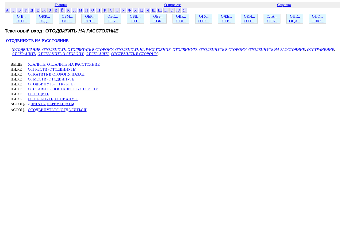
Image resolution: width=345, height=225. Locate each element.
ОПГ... (295, 16)
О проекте (172, 5)
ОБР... (90, 16)
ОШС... (318, 21)
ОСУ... (113, 21)
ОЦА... (294, 21)
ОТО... (203, 21)
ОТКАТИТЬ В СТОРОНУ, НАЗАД (56, 74)
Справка (284, 5)
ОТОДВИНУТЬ (184, 50)
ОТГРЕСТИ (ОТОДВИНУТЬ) (52, 69)
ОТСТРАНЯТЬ (97, 54)
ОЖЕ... (226, 16)
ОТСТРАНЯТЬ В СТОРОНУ (134, 54)
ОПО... (317, 16)
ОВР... (181, 16)
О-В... (21, 16)
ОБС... (112, 16)
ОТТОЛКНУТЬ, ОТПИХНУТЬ (53, 99)
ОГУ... (204, 16)
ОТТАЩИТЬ (38, 94)
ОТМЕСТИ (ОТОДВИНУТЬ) (51, 79)
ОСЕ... (67, 21)
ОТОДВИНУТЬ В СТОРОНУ (222, 50)
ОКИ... (249, 16)
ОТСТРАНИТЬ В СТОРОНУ (61, 54)
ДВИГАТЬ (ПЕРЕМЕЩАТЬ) (51, 104)
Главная (61, 5)
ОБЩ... (135, 16)
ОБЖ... (44, 16)
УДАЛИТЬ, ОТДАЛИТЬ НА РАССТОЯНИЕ (64, 64)
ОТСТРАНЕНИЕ (320, 50)
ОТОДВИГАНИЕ (26, 50)
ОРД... (44, 21)
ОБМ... (67, 16)
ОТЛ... (181, 21)
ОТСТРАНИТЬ (24, 54)
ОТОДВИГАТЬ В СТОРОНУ (90, 50)
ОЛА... (272, 16)
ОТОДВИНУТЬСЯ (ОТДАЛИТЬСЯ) (57, 110)
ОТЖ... (158, 21)
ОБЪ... (158, 16)
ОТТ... (249, 21)
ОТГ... (135, 21)
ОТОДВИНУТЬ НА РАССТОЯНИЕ (37, 40)
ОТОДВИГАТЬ (54, 50)
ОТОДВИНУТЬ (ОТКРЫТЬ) (51, 84)
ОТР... (226, 21)
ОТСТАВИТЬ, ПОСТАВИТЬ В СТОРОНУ (63, 89)
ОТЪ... (272, 21)
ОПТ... (21, 21)
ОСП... (90, 21)
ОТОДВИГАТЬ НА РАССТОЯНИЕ (143, 50)
